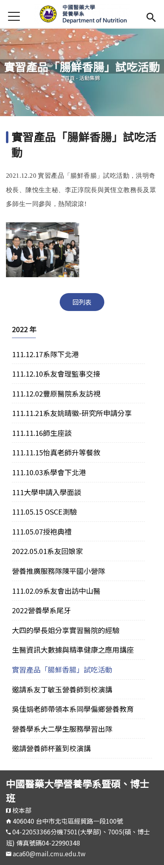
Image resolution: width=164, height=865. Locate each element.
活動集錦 (89, 78)
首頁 (69, 78)
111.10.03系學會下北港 (49, 472)
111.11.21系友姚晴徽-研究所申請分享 (72, 413)
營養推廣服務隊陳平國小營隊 (58, 571)
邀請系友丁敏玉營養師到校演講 (62, 689)
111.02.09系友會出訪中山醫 (56, 590)
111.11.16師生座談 (42, 433)
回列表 (82, 302)
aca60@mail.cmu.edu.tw (49, 853)
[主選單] (14, 16)
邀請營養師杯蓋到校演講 (51, 748)
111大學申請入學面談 (46, 492)
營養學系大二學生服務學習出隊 (62, 728)
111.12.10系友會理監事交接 (56, 373)
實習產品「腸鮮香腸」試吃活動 (62, 669)
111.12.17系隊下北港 (45, 354)
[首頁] (82, 14)
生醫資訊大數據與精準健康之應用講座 (73, 649)
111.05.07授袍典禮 (42, 531)
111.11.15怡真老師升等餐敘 (56, 452)
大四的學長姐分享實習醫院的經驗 (65, 630)
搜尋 (151, 16)
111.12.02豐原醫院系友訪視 (56, 393)
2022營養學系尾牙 (41, 610)
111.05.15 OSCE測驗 (44, 511)
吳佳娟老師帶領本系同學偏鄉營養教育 (73, 709)
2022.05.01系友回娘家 (47, 551)
